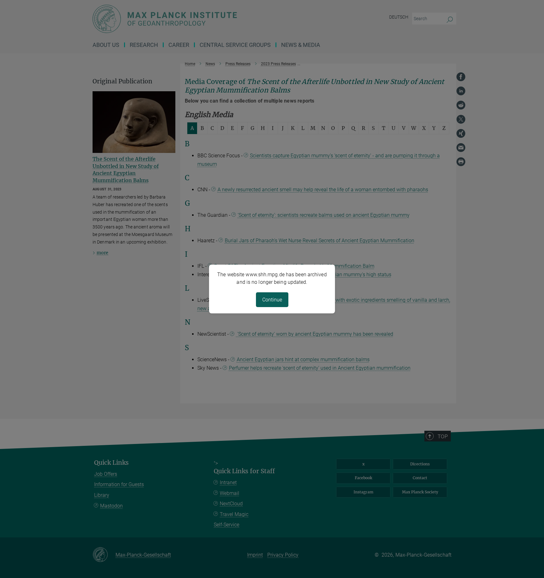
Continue (272, 300)
